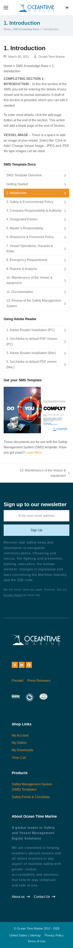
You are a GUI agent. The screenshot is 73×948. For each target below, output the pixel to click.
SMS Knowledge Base (26, 29)
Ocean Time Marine (52, 56)
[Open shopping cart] (67, 7)
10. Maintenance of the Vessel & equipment (37, 474)
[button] (6, 7)
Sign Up (36, 530)
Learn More (34, 452)
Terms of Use (36, 941)
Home (7, 29)
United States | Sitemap (25, 935)
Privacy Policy (13, 595)
